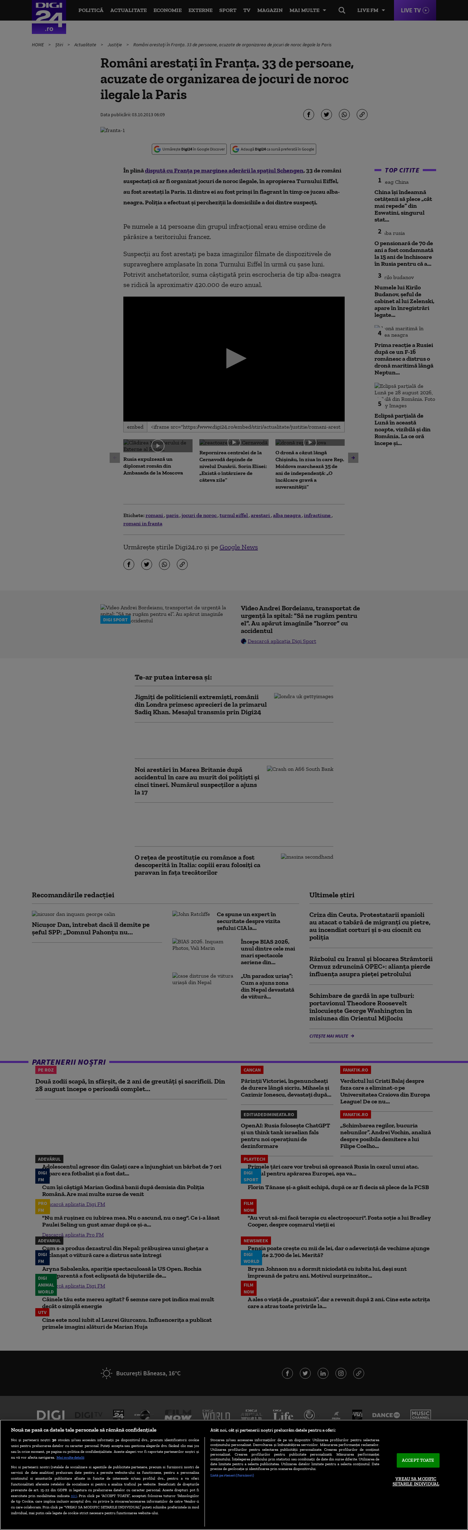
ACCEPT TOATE (418, 1460)
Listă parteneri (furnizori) (232, 1475)
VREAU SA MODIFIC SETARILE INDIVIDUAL (416, 1481)
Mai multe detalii (70, 1457)
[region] (234, 1475)
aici (74, 1495)
